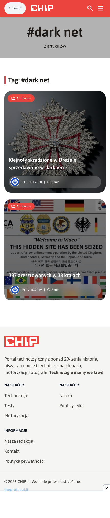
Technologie (16, 395)
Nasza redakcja (18, 441)
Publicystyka (71, 405)
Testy (9, 405)
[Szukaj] (90, 8)
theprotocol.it (16, 489)
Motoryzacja (16, 415)
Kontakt (12, 451)
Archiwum (24, 98)
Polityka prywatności (24, 461)
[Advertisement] (55, 505)
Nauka (65, 395)
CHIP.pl (24, 481)
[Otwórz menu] (101, 8)
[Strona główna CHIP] (42, 8)
